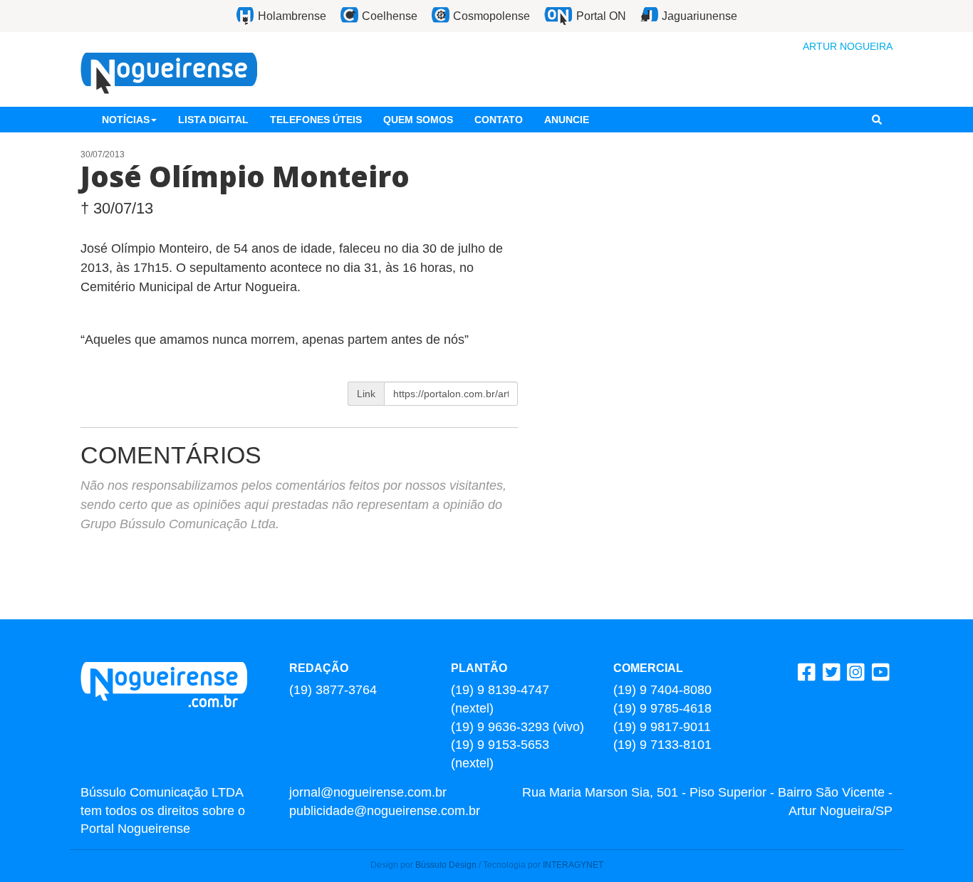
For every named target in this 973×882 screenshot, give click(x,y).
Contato (498, 119)
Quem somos (418, 119)
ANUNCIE (566, 119)
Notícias (126, 119)
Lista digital (213, 119)
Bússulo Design (446, 865)
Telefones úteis (316, 119)
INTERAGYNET (573, 865)
